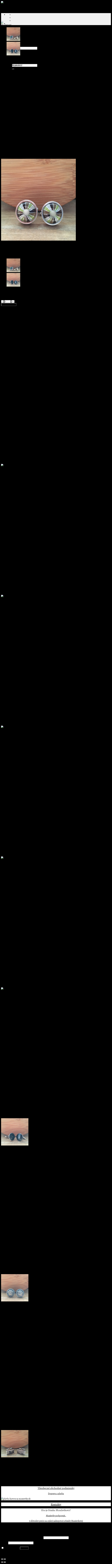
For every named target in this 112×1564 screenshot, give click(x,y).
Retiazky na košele (20, 77)
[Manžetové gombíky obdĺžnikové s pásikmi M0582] (22, 727)
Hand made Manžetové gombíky (27, 104)
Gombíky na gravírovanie (23, 101)
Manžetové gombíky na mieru (20, 98)
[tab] (59, 312)
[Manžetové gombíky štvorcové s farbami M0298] (21, 596)
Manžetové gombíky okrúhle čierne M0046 (20, 1155)
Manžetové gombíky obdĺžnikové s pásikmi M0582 (24, 737)
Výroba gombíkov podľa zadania (27, 89)
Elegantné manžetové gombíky (26, 110)
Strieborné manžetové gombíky (21, 149)
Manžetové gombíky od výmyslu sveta (24, 107)
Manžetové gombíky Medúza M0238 (17, 1311)
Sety (9, 143)
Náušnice (16, 74)
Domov (4, 245)
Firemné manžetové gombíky (20, 83)
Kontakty (56, 1504)
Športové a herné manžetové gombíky (29, 134)
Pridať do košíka (8, 304)
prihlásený (16, 361)
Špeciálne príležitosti (16, 146)
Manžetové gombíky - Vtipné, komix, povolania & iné (36, 131)
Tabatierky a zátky (15, 152)
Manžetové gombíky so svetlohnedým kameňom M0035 (26, 475)
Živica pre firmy (19, 92)
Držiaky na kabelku (21, 68)
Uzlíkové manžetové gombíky (25, 137)
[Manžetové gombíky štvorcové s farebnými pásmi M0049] (13, 40)
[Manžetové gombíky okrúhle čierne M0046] (13, 54)
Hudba (20, 119)
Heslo (4, 1542)
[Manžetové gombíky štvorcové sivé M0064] (20, 988)
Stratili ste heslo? (9, 1553)
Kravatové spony (14, 95)
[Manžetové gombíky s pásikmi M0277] (14, 1456)
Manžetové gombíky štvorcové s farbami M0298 (23, 606)
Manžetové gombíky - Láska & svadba (29, 125)
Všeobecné (44, 1488)
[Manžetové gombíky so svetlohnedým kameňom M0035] (24, 465)
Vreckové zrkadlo (20, 80)
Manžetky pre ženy (20, 71)
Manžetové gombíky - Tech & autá (27, 128)
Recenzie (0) (12, 315)
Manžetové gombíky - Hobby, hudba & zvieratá (33, 113)
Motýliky (11, 140)
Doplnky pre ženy (14, 65)
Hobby (20, 116)
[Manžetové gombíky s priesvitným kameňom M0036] (24, 857)
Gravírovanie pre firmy (22, 86)
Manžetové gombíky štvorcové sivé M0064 (20, 999)
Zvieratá (21, 122)
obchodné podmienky (62, 1488)
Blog (9, 57)
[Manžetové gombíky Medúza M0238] (14, 1300)
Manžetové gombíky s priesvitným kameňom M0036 (25, 868)
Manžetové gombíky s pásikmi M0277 (18, 1467)
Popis (9, 312)
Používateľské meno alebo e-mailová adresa (22, 1537)
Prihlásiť (24, 1548)
